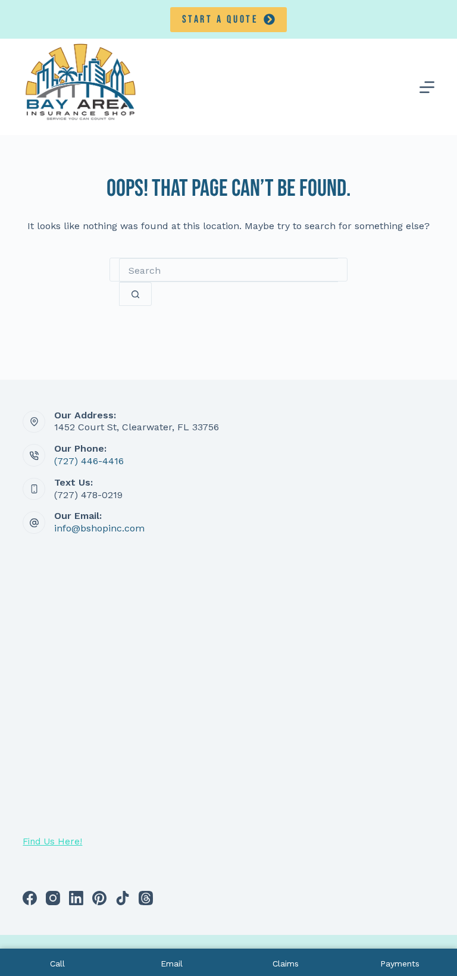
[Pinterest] (99, 898)
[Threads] (146, 898)
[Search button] (135, 294)
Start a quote (220, 19)
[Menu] (427, 87)
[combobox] (228, 270)
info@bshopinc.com (99, 528)
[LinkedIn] (76, 898)
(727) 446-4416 (89, 461)
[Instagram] (53, 898)
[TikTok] (122, 898)
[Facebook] (30, 898)
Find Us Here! (52, 841)
